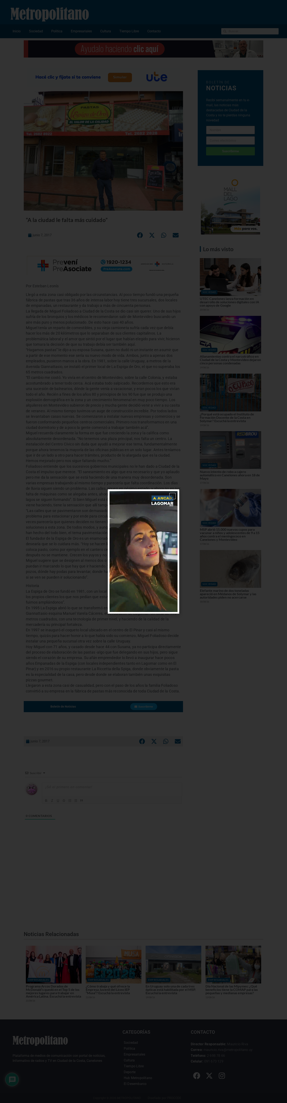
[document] (143, 551)
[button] (172, 496)
